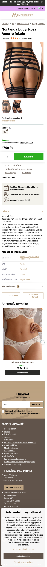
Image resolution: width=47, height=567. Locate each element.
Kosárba (28, 156)
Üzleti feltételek (10, 434)
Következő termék (33, 296)
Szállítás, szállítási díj (12, 464)
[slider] (15, 38)
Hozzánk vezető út (13, 487)
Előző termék (12, 296)
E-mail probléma (10, 445)
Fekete (22, 264)
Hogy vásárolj (9, 451)
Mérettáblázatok (11, 448)
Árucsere (7, 437)
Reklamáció (9, 440)
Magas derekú (25, 279)
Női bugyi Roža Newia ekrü (22, 362)
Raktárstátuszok (11, 453)
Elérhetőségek (10, 456)
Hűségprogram (10, 429)
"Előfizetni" (36, 405)
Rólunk (7, 432)
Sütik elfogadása (23, 556)
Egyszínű (23, 269)
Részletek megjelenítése (23, 562)
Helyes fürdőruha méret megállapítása (19, 462)
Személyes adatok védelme (15, 459)
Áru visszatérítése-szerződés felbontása (20, 442)
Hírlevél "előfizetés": (22, 398)
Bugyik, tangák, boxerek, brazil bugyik (29, 258)
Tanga (22, 274)
